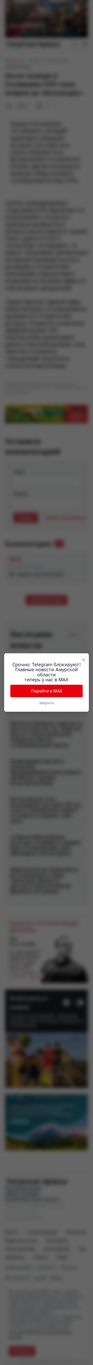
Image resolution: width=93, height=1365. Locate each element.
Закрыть (46, 702)
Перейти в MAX (46, 691)
